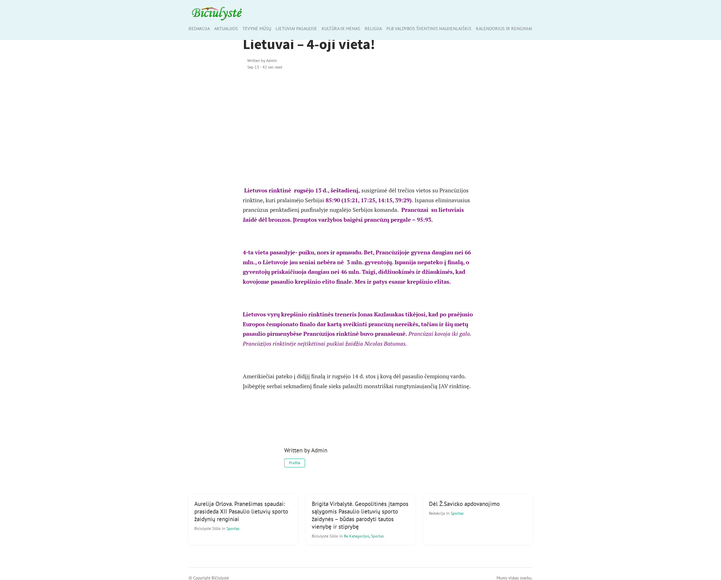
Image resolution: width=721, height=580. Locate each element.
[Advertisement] (361, 123)
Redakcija (199, 28)
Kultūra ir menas (341, 28)
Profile (294, 462)
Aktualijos (226, 28)
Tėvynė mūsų (256, 28)
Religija (373, 28)
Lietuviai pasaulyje (296, 28)
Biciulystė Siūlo (208, 528)
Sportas (232, 528)
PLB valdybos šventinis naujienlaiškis (428, 28)
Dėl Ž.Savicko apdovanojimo (464, 504)
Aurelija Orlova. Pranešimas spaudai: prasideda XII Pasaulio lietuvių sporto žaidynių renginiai (241, 511)
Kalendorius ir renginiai (504, 28)
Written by (262, 60)
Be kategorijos (356, 536)
